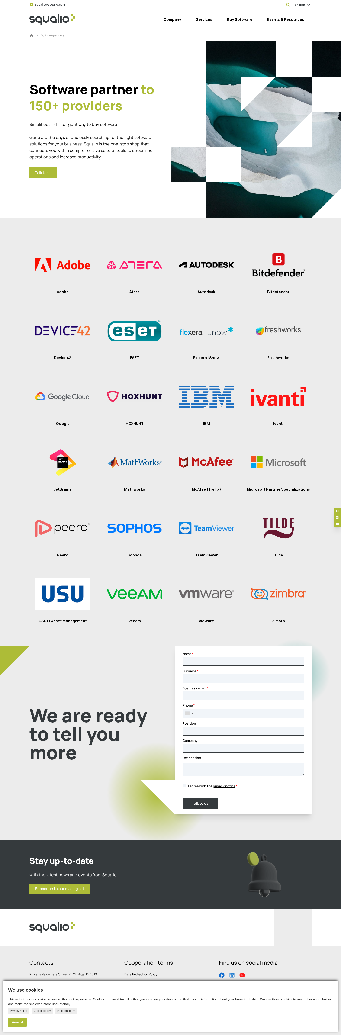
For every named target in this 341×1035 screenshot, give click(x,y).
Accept (17, 1022)
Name (187, 654)
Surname (189, 671)
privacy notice (224, 786)
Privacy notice (19, 1010)
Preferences (64, 1010)
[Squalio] (52, 19)
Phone (188, 705)
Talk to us (200, 803)
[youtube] (337, 524)
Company (190, 740)
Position (189, 723)
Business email (194, 688)
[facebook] (337, 511)
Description (192, 757)
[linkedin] (337, 517)
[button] (189, 713)
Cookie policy (42, 1010)
